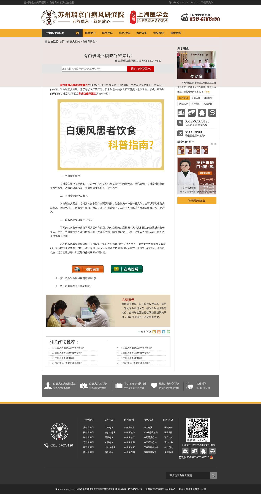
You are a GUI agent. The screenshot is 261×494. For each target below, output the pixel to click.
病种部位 (89, 419)
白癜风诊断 (129, 447)
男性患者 (109, 437)
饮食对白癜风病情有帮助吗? (80, 278)
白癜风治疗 (129, 437)
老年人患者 (110, 447)
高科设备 (168, 442)
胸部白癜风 (88, 447)
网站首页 (168, 419)
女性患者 (109, 442)
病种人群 (110, 419)
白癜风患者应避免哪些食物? (68, 353)
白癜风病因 (129, 452)
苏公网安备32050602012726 (194, 457)
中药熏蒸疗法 (150, 437)
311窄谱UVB (150, 452)
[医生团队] (181, 113)
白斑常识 (183, 98)
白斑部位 (208, 98)
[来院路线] (212, 113)
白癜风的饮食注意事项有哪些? (69, 348)
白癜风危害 (129, 442)
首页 (61, 41)
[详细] (207, 91)
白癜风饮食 (89, 41)
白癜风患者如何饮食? (65, 358)
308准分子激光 (151, 432)
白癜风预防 (129, 432)
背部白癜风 (88, 442)
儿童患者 (109, 427)
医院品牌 (183, 104)
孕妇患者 (109, 452)
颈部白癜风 (88, 437)
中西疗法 (148, 427)
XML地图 (192, 489)
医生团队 (196, 104)
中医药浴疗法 (150, 442)
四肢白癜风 (88, 452)
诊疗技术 (168, 437)
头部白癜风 (88, 427)
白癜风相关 (73, 41)
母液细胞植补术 (151, 447)
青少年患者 (110, 432)
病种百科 (129, 419)
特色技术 (149, 419)
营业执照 (201, 489)
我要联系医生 (196, 200)
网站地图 (183, 489)
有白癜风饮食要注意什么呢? (68, 363)
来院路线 (208, 104)
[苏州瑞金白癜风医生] (196, 159)
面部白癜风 (88, 432)
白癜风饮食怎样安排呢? (78, 286)
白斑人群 (196, 98)
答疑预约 (168, 447)
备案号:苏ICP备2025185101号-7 (160, 489)
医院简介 (168, 427)
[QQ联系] (202, 113)
